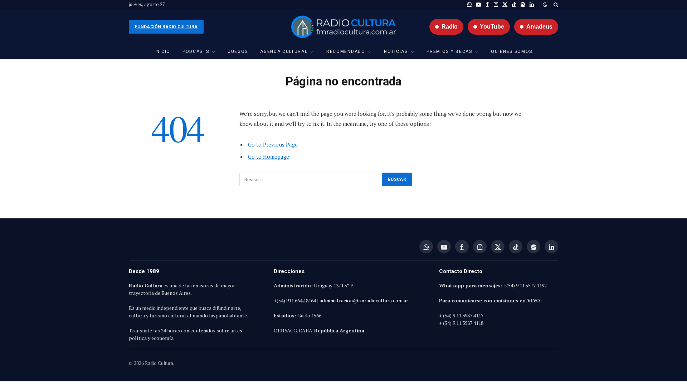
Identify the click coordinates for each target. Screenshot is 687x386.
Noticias (396, 51)
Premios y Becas (449, 51)
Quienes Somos (511, 51)
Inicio (162, 51)
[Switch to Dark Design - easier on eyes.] (545, 4)
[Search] (555, 4)
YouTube (492, 27)
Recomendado (345, 51)
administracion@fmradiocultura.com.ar (364, 300)
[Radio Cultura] (343, 27)
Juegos (238, 51)
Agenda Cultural (283, 51)
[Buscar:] (311, 179)
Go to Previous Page (273, 144)
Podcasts (195, 51)
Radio (450, 27)
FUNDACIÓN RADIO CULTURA (166, 26)
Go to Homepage (268, 156)
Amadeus (539, 27)
